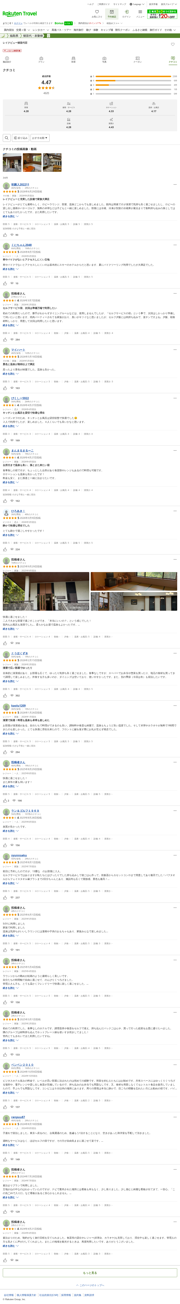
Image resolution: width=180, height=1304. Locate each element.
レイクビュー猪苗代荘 (15, 42)
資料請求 (89, 1295)
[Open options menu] (175, 184)
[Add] (172, 44)
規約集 (77, 1295)
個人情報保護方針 (26, 1295)
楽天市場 (153, 4)
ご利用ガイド (103, 4)
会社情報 (9, 1295)
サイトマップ (119, 4)
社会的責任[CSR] (48, 1295)
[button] (12, 162)
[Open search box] (7, 138)
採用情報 (66, 1295)
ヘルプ (90, 4)
